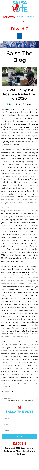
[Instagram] (22, 29)
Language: (9, 17)
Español (31, 17)
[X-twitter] (17, 29)
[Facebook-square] (13, 29)
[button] (19, 36)
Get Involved (19, 22)
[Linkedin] (26, 29)
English (21, 17)
